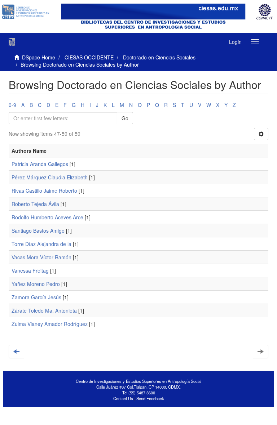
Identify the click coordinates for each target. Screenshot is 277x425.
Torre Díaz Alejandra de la (41, 243)
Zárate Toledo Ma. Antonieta (44, 310)
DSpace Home (38, 57)
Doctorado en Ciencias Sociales (159, 57)
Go (125, 118)
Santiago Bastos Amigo (38, 230)
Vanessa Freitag (30, 270)
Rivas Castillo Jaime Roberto (44, 190)
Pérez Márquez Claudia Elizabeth (50, 177)
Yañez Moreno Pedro (36, 283)
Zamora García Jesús (36, 297)
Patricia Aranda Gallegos (40, 163)
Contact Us (123, 398)
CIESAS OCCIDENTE (89, 57)
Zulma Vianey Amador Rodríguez (50, 323)
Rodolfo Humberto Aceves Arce (47, 217)
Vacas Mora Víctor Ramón (41, 257)
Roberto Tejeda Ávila (35, 203)
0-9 (12, 104)
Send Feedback (150, 398)
